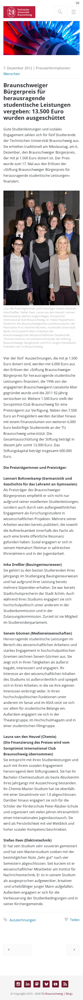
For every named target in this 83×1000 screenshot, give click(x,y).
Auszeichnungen (23, 920)
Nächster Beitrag (73, 949)
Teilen (75, 919)
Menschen (11, 73)
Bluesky (46, 984)
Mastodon (36, 984)
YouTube (55, 984)
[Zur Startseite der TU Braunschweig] (19, 12)
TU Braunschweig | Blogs (57, 994)
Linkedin (27, 984)
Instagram (18, 984)
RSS (65, 984)
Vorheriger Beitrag (17, 949)
